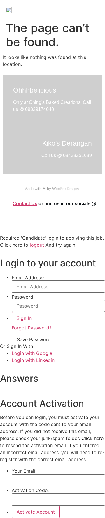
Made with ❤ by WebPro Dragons (52, 188)
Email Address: (28, 277)
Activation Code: (30, 490)
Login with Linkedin (33, 360)
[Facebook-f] (85, 220)
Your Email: (24, 471)
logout (37, 245)
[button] (97, 9)
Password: (23, 296)
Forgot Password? (32, 328)
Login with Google (32, 353)
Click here (92, 438)
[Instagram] (92, 220)
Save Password (34, 339)
